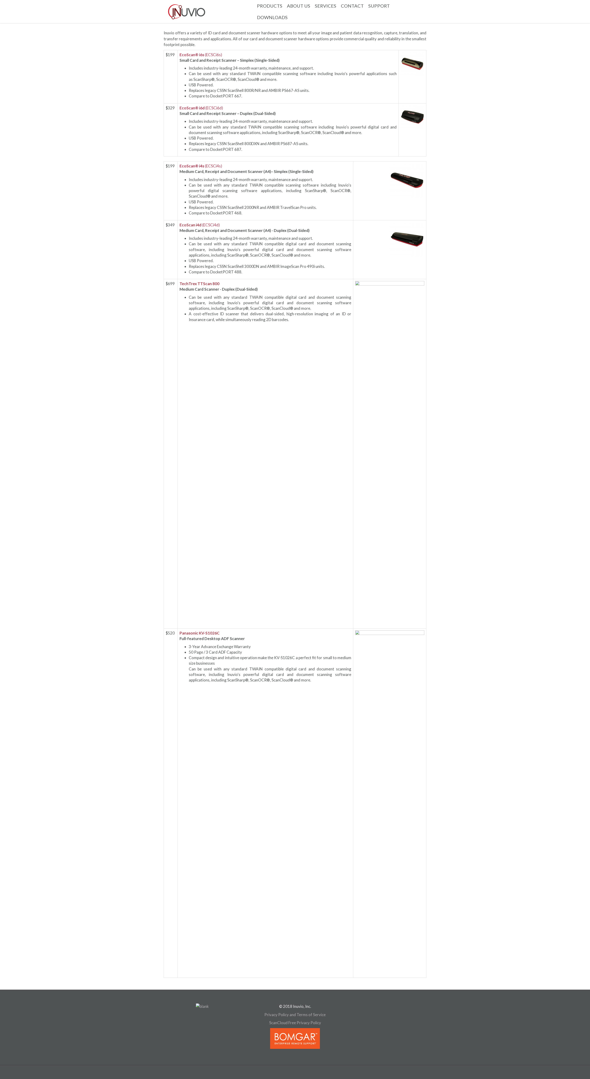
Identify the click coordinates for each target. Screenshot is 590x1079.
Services (325, 6)
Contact (352, 6)
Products (269, 6)
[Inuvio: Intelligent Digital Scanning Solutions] (186, 11)
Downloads (272, 17)
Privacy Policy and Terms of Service (295, 1014)
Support (379, 6)
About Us (298, 6)
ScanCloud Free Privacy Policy (295, 1022)
